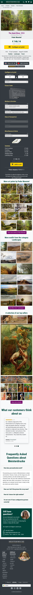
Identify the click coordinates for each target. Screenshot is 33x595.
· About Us (4, 578)
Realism (13, 5)
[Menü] (1, 2)
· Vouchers (12, 565)
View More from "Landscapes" (16, 308)
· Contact (4, 557)
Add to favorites (23, 63)
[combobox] (16, 82)
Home (2, 5)
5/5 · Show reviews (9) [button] (19, 66)
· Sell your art (12, 557)
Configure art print (17, 47)
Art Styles (8, 5)
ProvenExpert (13, 439)
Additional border (8, 80)
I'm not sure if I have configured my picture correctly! (16, 501)
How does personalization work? (13, 468)
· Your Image (12, 556)
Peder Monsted (19, 5)
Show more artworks (16, 402)
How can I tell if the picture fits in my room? (16, 489)
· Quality (11, 559)
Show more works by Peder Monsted (16, 232)
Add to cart (17, 164)
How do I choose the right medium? (14, 494)
